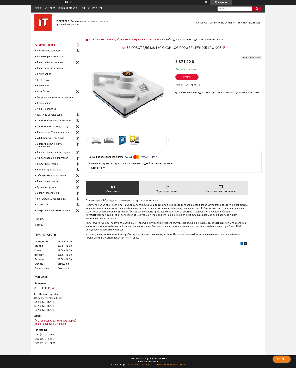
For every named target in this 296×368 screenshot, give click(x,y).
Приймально (44, 74)
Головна (201, 22)
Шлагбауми (43, 91)
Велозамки (43, 85)
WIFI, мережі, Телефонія (50, 138)
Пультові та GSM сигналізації (53, 132)
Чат (284, 359)
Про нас (39, 219)
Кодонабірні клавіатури (50, 56)
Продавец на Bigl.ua (148, 361)
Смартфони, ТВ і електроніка (53, 210)
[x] (245, 243)
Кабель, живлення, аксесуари (54, 152)
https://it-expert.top (49, 294)
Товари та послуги (220, 22)
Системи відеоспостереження (54, 120)
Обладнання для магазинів (51, 175)
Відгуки (39, 225)
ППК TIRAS (43, 79)
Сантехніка (43, 204)
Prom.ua (163, 358)
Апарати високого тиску (145, 39)
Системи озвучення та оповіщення (49, 145)
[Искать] (257, 9)
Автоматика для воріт (49, 50)
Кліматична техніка (47, 163)
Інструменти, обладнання (115, 39)
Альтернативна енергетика (52, 158)
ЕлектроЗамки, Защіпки (50, 62)
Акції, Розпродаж (47, 109)
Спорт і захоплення (48, 193)
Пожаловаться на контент (139, 365)
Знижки (242, 22)
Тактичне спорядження (50, 114)
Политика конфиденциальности (169, 365)
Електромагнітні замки (50, 68)
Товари (94, 39)
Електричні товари (47, 181)
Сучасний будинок (47, 187)
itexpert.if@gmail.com (50, 298)
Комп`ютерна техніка (49, 169)
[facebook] (242, 243)
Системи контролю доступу (52, 126)
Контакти (255, 22)
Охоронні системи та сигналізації (55, 97)
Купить (187, 77)
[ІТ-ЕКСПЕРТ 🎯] (43, 22)
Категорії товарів (45, 44)
